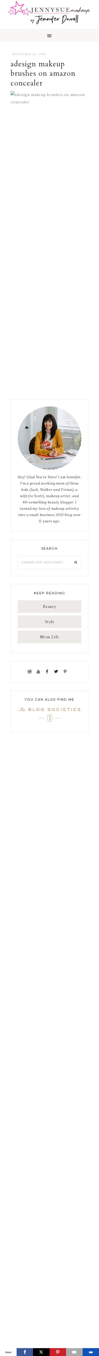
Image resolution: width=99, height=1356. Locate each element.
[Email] (74, 1352)
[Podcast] (71, 671)
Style (49, 621)
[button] (49, 35)
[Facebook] (48, 671)
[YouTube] (39, 671)
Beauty (49, 606)
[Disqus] (49, 187)
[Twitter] (57, 671)
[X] (41, 1352)
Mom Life (49, 637)
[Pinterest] (66, 671)
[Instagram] (30, 671)
